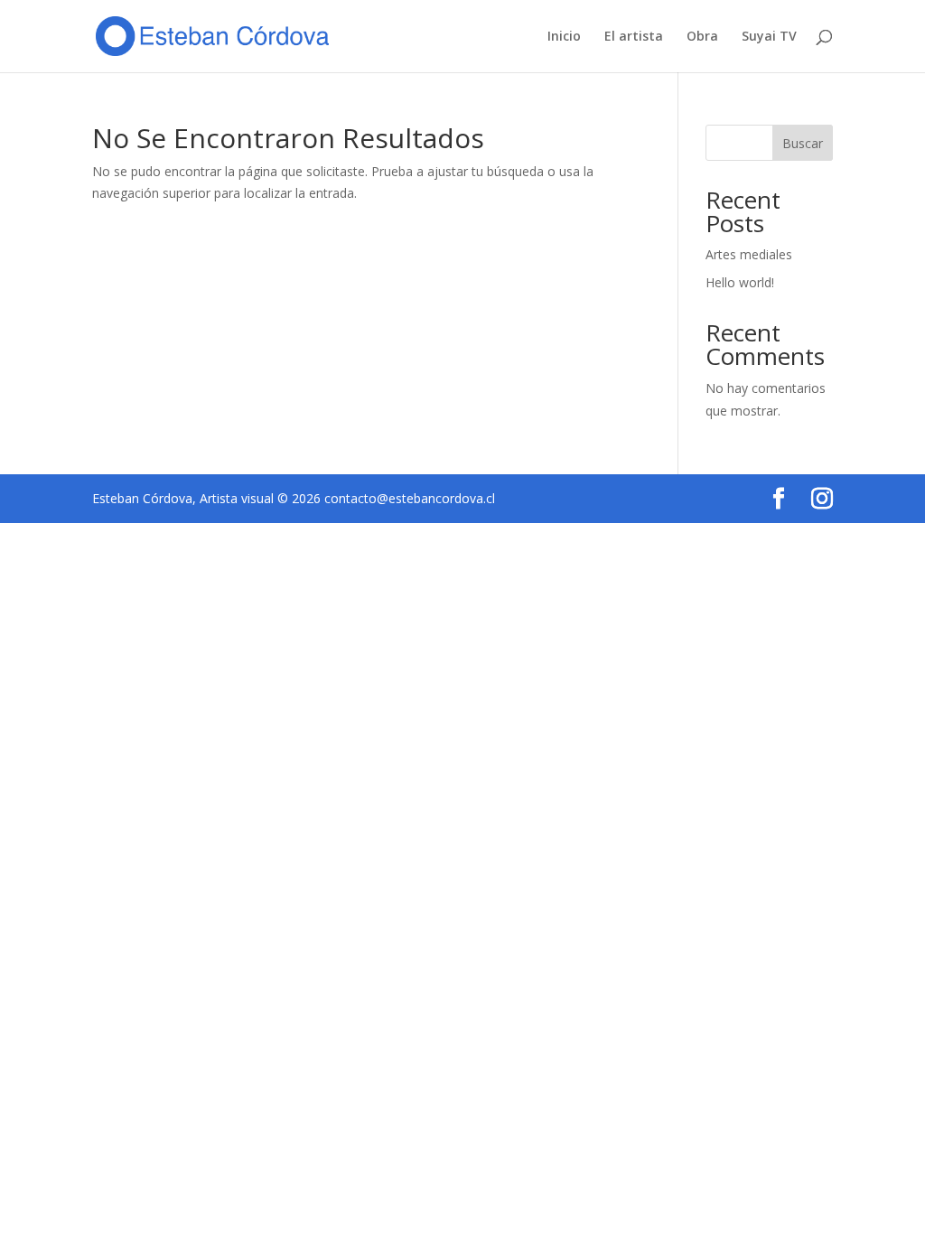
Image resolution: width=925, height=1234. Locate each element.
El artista (633, 37)
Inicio (564, 37)
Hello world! (739, 282)
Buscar (802, 143)
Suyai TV (769, 37)
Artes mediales (748, 254)
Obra (702, 37)
